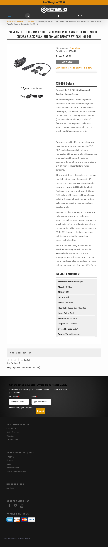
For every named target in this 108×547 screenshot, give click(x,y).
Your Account (12, 439)
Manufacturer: (65, 281)
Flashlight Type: (65, 308)
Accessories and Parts (15, 21)
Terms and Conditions (16, 471)
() (81, 16)
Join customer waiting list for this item (74, 68)
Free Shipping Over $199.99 (54, 2)
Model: (61, 287)
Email (34, 397)
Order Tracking (12, 432)
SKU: (60, 292)
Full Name (14, 397)
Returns (9, 460)
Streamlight (75, 48)
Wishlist (10, 436)
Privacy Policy (12, 467)
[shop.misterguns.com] (54, 9)
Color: (61, 297)
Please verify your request (21, 407)
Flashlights (31, 21)
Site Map (10, 488)
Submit (40, 411)
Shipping (10, 456)
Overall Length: (65, 329)
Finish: (61, 302)
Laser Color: (64, 313)
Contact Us (11, 428)
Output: (61, 323)
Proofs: (61, 334)
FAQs (8, 464)
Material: (62, 318)
